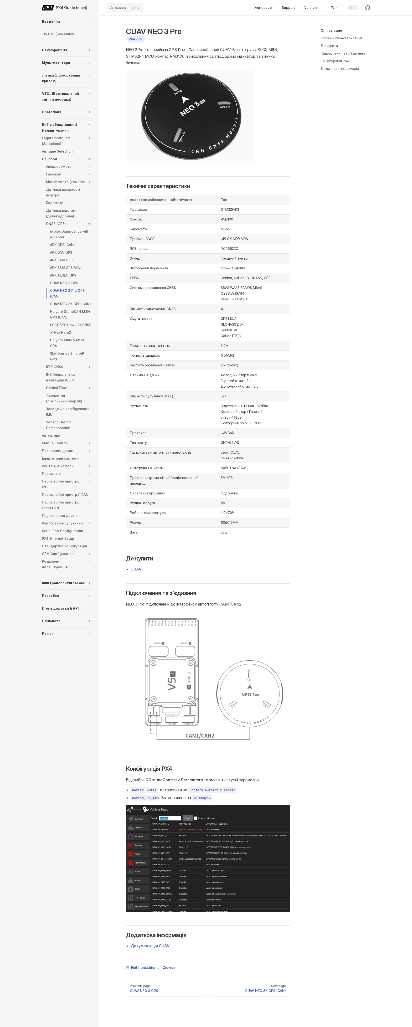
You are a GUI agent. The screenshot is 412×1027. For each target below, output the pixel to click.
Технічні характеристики (341, 38)
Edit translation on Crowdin (153, 967)
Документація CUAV (150, 945)
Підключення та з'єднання (343, 53)
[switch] (352, 7)
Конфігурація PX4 (335, 61)
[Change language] (335, 7)
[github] (367, 7)
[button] (89, 21)
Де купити (329, 46)
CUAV (136, 569)
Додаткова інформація (340, 69)
